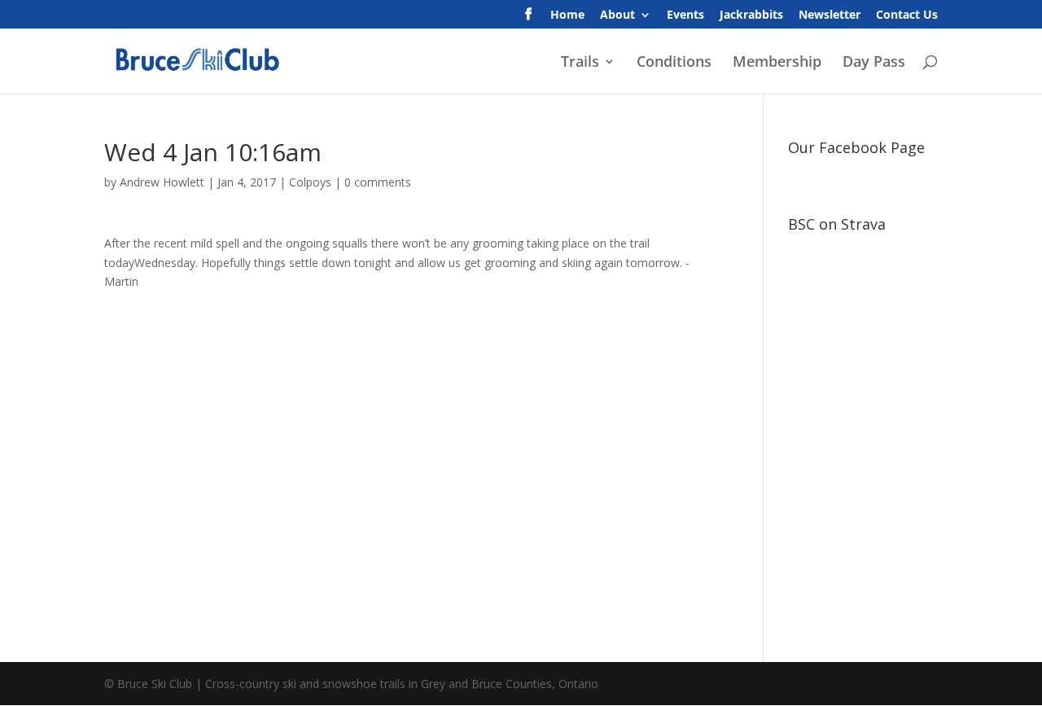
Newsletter (829, 15)
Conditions (674, 63)
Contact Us (907, 15)
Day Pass (874, 63)
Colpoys (310, 182)
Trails (580, 63)
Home (567, 15)
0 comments (377, 182)
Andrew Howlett (162, 182)
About (617, 15)
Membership (777, 63)
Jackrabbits (751, 15)
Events (685, 15)
